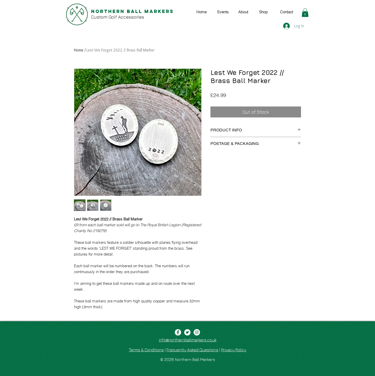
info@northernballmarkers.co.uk (187, 340)
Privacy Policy (233, 349)
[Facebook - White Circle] (178, 332)
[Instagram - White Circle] (197, 332)
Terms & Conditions (146, 349)
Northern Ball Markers (132, 11)
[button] (305, 12)
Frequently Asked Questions (192, 349)
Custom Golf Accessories (117, 17)
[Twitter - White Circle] (187, 332)
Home (78, 50)
